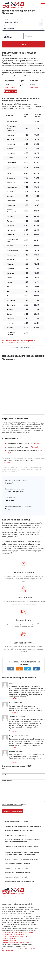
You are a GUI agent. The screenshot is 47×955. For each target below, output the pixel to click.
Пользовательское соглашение (13, 934)
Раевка (9, 278)
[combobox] (23, 21)
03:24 (26, 168)
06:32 (36, 240)
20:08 (26, 139)
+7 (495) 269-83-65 (28, 949)
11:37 (36, 259)
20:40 (36, 296)
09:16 (36, 187)
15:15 (26, 278)
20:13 (26, 291)
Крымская (11, 135)
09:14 (26, 187)
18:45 (36, 121)
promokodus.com (8, 462)
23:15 (36, 314)
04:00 (26, 333)
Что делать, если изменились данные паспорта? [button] (22, 846)
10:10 (36, 191)
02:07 (36, 328)
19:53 (36, 135)
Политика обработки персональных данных (17, 932)
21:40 (36, 300)
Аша (8, 291)
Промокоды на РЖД (9, 940)
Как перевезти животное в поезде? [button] (17, 872)
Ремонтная (11, 182)
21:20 (36, 144)
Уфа (8, 287)
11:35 (26, 259)
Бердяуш (10, 319)
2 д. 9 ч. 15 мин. (22, 86)
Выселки (10, 158)
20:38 (26, 296)
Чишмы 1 (10, 282)
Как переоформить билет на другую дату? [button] (20, 830)
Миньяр (10, 296)
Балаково (10, 226)
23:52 (36, 158)
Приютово (11, 268)
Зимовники (11, 178)
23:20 (26, 153)
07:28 (26, 178)
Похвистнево (12, 255)
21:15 (26, 144)
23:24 (36, 153)
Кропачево (11, 300)
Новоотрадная (12, 250)
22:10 (36, 305)
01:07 (36, 162)
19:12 (26, 128)
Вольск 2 (10, 221)
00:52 (36, 323)
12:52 (36, 264)
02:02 (26, 328)
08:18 (36, 182)
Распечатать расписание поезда (23, 347)
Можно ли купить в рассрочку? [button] (16, 835)
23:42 (36, 319)
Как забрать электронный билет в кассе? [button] (19, 881)
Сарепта (10, 196)
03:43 (36, 168)
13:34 (36, 268)
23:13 (26, 314)
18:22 (36, 287)
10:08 (26, 191)
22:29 (36, 309)
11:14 (36, 255)
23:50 (26, 158)
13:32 (26, 268)
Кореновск (11, 153)
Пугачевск (11, 230)
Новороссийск (10, 87)
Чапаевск (10, 235)
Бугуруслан (11, 259)
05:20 (36, 173)
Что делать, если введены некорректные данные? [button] (23, 826)
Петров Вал (11, 205)
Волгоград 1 (11, 201)
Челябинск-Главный (11, 333)
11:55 (36, 196)
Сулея (9, 314)
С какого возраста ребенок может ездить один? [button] (22, 859)
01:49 (36, 226)
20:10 (36, 139)
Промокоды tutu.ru (8, 938)
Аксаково (10, 273)
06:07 (36, 235)
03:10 (26, 230)
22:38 (36, 149)
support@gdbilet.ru (8, 951)
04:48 (26, 173)
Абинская (10, 139)
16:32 (26, 205)
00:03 (36, 216)
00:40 (26, 221)
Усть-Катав (11, 305)
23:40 (26, 319)
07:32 (36, 178)
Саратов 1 (11, 211)
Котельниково (12, 187)
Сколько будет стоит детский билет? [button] (18, 863)
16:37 (36, 205)
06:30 (26, 240)
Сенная (10, 216)
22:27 (26, 309)
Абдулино (10, 264)
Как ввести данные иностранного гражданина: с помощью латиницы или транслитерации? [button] (22, 853)
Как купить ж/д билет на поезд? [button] (16, 821)
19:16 (36, 128)
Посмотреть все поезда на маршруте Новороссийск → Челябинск (18, 342)
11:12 (26, 255)
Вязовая (10, 309)
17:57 (26, 287)
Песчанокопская (12, 168)
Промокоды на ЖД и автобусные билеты (16, 942)
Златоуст (10, 323)
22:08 (26, 305)
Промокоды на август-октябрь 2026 (14, 936)
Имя (4, 769)
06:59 (26, 246)
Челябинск (34, 87)
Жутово (10, 191)
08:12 (26, 182)
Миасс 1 (10, 328)
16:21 (36, 282)
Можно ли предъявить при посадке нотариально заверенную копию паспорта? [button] (22, 840)
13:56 (26, 273)
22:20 (26, 149)
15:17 (36, 278)
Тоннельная (11, 128)
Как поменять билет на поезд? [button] (16, 877)
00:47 (26, 323)
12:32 (26, 201)
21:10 (36, 211)
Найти (24, 44)
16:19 (26, 282)
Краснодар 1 (11, 144)
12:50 (26, 264)
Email (4, 775)
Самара (10, 246)
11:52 (26, 196)
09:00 (36, 246)
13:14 (36, 201)
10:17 (26, 250)
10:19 (36, 250)
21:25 (26, 300)
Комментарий (7, 781)
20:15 (36, 291)
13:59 (36, 273)
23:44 (26, 216)
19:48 (26, 135)
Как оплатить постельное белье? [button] (17, 868)
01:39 (26, 226)
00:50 (26, 162)
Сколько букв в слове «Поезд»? (14, 804)
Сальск (9, 173)
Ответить (15, 699)
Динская (10, 149)
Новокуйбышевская (12, 240)
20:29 (26, 211)
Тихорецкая (11, 162)
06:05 (26, 235)
